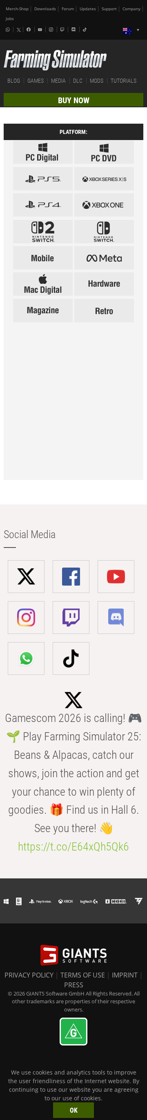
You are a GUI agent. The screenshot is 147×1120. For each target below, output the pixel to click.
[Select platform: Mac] (43, 284)
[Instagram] (52, 29)
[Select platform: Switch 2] (43, 231)
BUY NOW (73, 100)
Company (131, 8)
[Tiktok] (86, 29)
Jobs (10, 18)
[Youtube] (41, 29)
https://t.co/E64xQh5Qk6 (73, 846)
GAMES (35, 80)
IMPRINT (125, 975)
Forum (68, 8)
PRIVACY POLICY (28, 975)
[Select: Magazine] (43, 310)
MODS (96, 80)
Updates (88, 8)
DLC (77, 80)
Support (109, 8)
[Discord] (74, 29)
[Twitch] (63, 29)
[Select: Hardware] (104, 284)
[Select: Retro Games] (104, 310)
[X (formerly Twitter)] (19, 30)
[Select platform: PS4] (43, 205)
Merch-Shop (17, 8)
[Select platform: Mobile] (43, 257)
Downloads (45, 8)
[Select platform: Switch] (104, 231)
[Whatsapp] (8, 29)
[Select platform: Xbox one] (104, 205)
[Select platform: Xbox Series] (104, 178)
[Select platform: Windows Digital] (43, 152)
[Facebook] (29, 29)
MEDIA (58, 80)
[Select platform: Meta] (104, 257)
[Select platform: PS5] (43, 178)
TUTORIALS (123, 80)
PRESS (73, 984)
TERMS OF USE (82, 975)
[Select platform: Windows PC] (104, 152)
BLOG (13, 80)
